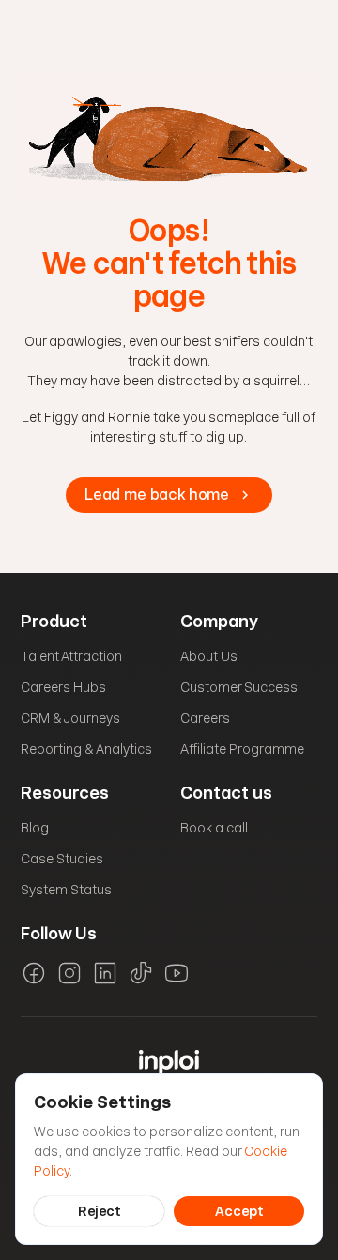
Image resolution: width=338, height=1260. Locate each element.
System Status (66, 889)
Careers (205, 718)
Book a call (214, 827)
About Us (209, 656)
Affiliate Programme (242, 749)
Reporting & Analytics (86, 749)
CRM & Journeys (70, 718)
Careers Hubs (63, 687)
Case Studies (62, 858)
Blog (35, 827)
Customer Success (239, 687)
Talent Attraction (71, 656)
